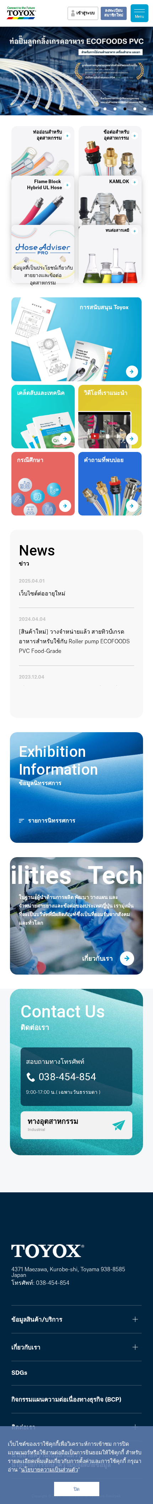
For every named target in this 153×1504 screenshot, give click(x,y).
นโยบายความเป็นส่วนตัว (49, 1470)
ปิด (77, 1489)
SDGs (19, 1373)
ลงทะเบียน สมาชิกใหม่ (113, 13)
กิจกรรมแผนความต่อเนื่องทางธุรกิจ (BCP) (66, 1400)
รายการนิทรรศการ (51, 821)
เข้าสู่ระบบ (85, 13)
